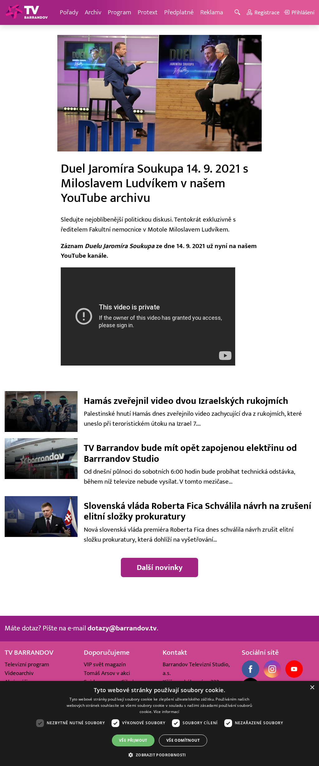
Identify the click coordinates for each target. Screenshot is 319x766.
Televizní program (27, 664)
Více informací (166, 711)
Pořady (69, 12)
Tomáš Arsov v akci (107, 673)
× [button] (312, 687)
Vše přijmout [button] (133, 740)
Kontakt (175, 653)
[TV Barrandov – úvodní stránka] (26, 12)
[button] (159, 755)
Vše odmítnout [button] (183, 740)
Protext (148, 12)
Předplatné (179, 12)
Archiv (93, 12)
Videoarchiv (19, 673)
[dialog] (159, 723)
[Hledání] (238, 12)
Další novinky (160, 567)
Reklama (211, 12)
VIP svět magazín (105, 664)
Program (119, 12)
